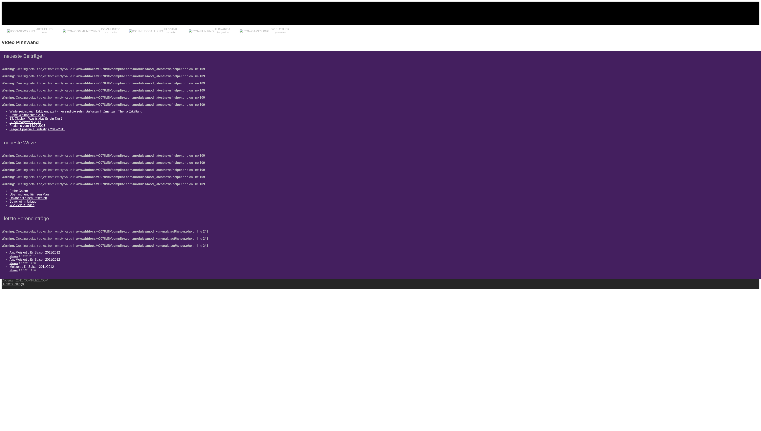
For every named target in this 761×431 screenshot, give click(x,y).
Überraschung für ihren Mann (30, 194)
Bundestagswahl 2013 (25, 122)
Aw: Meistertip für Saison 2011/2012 (35, 252)
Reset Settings (13, 284)
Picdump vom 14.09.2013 (27, 125)
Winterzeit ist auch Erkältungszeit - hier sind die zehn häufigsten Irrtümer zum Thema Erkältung (76, 111)
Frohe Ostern (19, 191)
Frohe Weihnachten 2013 (27, 115)
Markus (14, 256)
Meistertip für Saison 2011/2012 (32, 266)
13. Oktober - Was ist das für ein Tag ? (36, 118)
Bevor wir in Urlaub (23, 201)
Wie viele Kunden (22, 205)
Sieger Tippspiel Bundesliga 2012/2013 (37, 129)
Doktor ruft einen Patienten (28, 198)
